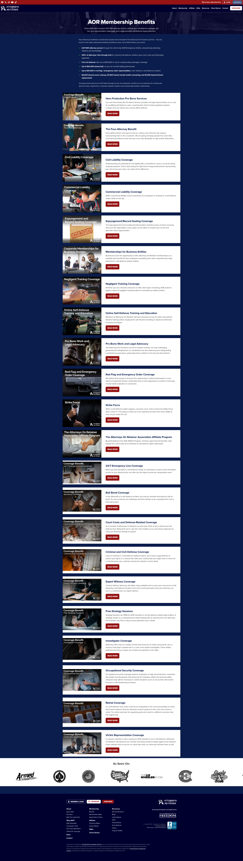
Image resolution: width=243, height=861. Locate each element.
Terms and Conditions (160, 827)
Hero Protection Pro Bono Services (126, 98)
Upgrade (94, 801)
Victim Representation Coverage (125, 735)
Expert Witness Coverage (120, 582)
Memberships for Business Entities (126, 252)
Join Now (236, 8)
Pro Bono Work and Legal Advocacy (127, 344)
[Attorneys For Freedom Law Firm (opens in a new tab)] (237, 2)
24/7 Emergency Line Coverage (124, 466)
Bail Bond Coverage (117, 493)
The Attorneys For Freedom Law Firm (91, 844)
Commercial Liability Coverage (124, 192)
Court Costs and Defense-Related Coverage (131, 522)
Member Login (77, 801)
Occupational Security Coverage (125, 670)
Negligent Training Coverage (122, 284)
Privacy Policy (150, 827)
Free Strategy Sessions (119, 611)
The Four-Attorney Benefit (121, 129)
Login (228, 2)
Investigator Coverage (119, 641)
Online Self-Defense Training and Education (131, 313)
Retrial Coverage (115, 703)
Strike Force (113, 405)
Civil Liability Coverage (119, 160)
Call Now (212, 2)
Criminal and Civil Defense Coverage (127, 552)
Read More (112, 113)
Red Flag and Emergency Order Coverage (130, 374)
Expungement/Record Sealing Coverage (129, 221)
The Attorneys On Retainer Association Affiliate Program (139, 437)
